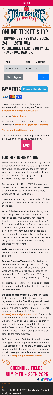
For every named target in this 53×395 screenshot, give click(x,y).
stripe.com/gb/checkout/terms (31, 124)
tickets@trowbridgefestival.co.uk (20, 110)
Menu (26, 3)
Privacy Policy (19, 116)
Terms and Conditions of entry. (18, 130)
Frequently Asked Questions (27, 355)
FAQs (26, 145)
